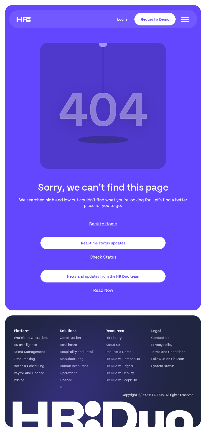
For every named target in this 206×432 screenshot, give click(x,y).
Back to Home (103, 223)
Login (122, 19)
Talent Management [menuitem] (29, 351)
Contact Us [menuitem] (160, 337)
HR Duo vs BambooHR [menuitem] (123, 358)
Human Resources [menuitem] (74, 366)
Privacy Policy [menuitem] (161, 344)
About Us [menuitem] (113, 344)
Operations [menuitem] (68, 373)
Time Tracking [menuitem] (24, 358)
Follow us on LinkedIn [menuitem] (167, 358)
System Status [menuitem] (163, 366)
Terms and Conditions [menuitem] (168, 351)
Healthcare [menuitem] (68, 344)
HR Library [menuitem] (114, 337)
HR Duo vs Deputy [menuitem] (120, 373)
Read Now (103, 290)
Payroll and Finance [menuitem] (29, 373)
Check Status (103, 257)
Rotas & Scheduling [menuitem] (29, 366)
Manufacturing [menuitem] (71, 358)
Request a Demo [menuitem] (118, 351)
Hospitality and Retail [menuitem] (76, 351)
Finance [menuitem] (66, 380)
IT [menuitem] (61, 387)
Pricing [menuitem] (19, 380)
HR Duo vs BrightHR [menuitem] (121, 366)
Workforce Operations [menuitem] (31, 337)
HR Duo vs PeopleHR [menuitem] (121, 380)
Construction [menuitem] (70, 337)
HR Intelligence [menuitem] (25, 344)
